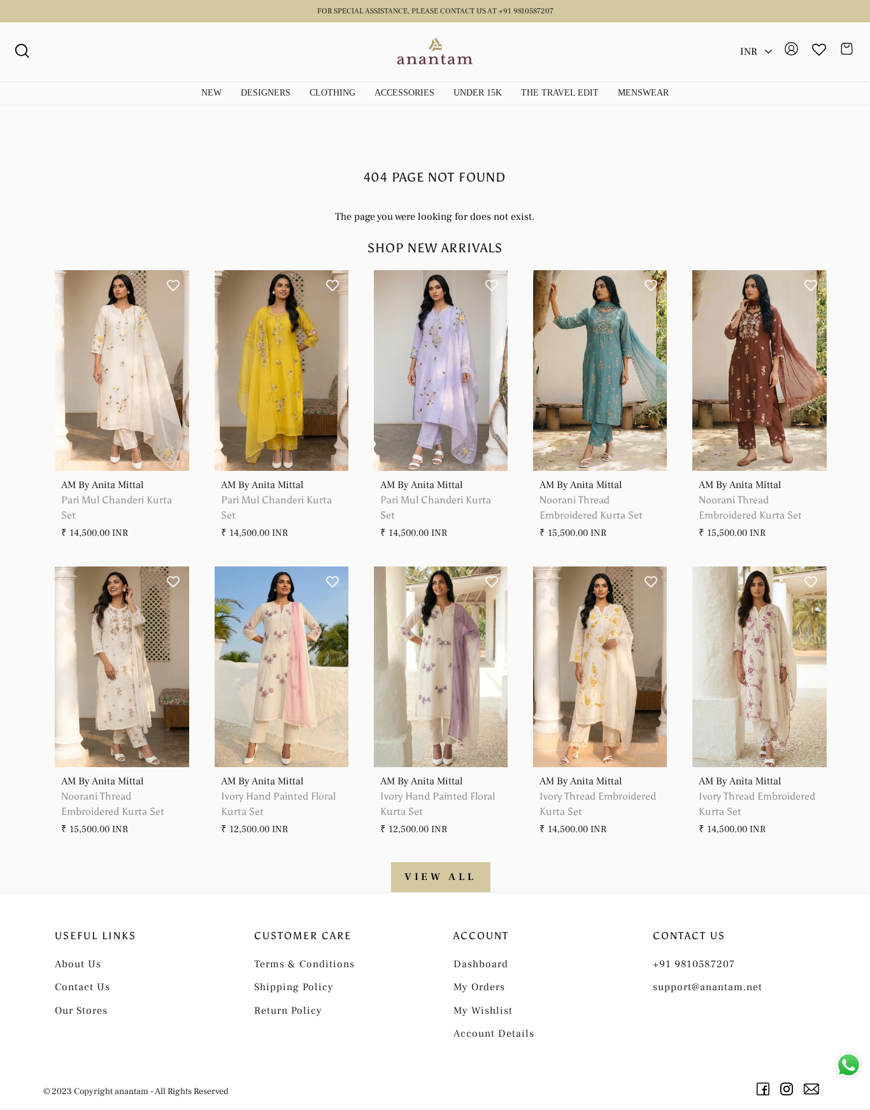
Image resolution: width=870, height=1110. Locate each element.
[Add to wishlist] (173, 286)
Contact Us (82, 987)
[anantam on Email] (814, 1089)
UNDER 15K (477, 92)
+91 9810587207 (694, 964)
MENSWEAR (643, 92)
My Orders (479, 987)
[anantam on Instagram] (789, 1089)
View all (440, 876)
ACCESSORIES (404, 92)
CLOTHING (332, 92)
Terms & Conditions (304, 964)
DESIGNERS (265, 92)
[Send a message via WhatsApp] (849, 1065)
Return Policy (288, 1010)
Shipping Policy (294, 987)
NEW (211, 92)
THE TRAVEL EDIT (560, 92)
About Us (78, 964)
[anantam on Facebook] (765, 1089)
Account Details (493, 1033)
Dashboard (480, 964)
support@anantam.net (707, 987)
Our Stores (81, 1010)
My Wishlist (483, 1010)
